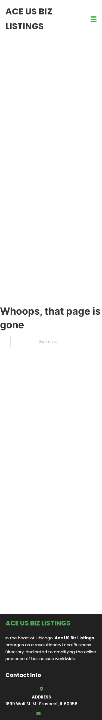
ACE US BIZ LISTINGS (28, 18)
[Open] (94, 19)
